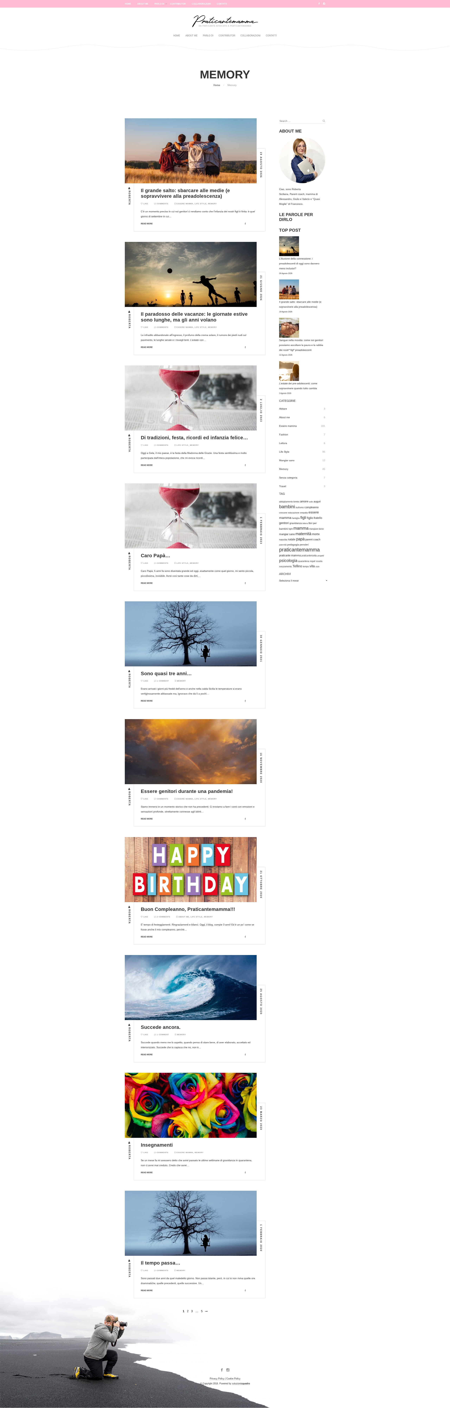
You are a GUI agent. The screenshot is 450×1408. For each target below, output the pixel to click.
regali (312, 561)
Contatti (222, 4)
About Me (142, 4)
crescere (283, 513)
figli (303, 517)
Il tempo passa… (160, 1263)
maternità (303, 534)
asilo (311, 502)
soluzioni (241, 1383)
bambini (287, 506)
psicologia (288, 560)
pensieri (304, 544)
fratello (318, 517)
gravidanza (296, 523)
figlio (310, 518)
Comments (162, 204)
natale (291, 539)
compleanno (311, 507)
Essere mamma (184, 204)
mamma (300, 528)
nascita (283, 539)
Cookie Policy (233, 1378)
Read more (147, 224)
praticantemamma (299, 549)
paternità (283, 545)
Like (145, 204)
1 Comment (162, 681)
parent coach (312, 539)
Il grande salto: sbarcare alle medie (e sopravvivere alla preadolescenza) (185, 193)
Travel (282, 486)
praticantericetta (309, 555)
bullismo (300, 507)
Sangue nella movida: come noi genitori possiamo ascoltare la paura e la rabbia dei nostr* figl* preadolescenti (301, 345)
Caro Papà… (155, 555)
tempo (306, 566)
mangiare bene (316, 529)
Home (128, 4)
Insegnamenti (157, 1145)
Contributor (178, 4)
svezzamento (285, 566)
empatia (304, 513)
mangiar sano (287, 534)
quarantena (303, 561)
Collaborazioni (201, 4)
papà (300, 539)
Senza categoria (288, 477)
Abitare (283, 408)
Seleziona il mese (289, 580)
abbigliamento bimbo (289, 501)
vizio (317, 566)
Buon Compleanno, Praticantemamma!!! (188, 909)
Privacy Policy (217, 1378)
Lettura (283, 443)
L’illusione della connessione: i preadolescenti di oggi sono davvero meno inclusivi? (299, 263)
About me (183, 917)
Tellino (297, 566)
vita (312, 566)
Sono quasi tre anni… (166, 673)
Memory (212, 204)
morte (316, 534)
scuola (319, 561)
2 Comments (163, 917)
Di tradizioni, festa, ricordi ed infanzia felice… (194, 437)
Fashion (283, 434)
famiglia (296, 518)
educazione (293, 513)
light (291, 529)
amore (304, 501)
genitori (284, 523)
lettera (305, 523)
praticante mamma (290, 555)
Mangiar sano (286, 460)
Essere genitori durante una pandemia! (187, 791)
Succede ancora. (161, 1027)
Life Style (201, 204)
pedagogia (293, 544)
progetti (320, 556)
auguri (317, 501)
